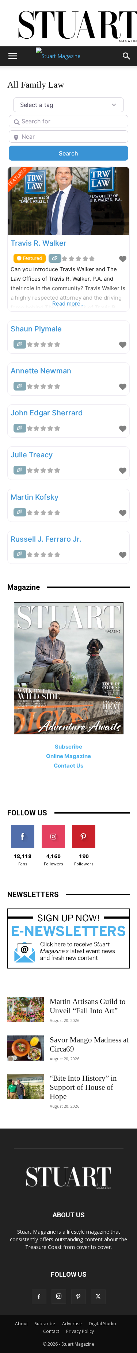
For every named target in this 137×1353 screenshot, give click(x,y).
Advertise (72, 1324)
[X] (98, 1296)
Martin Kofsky (34, 497)
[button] (12, 56)
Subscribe (45, 1324)
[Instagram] (59, 1296)
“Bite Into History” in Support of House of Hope (83, 1087)
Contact (51, 1331)
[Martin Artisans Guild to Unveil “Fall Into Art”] (25, 1009)
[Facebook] (39, 1296)
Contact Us (68, 765)
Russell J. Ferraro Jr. (46, 539)
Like (22, 827)
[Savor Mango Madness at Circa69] (25, 1048)
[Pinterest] (78, 1296)
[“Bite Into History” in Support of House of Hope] (25, 1086)
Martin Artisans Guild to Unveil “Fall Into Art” (88, 1006)
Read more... (68, 303)
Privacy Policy (80, 1331)
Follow (53, 827)
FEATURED (17, 176)
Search (78, 153)
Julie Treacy (32, 454)
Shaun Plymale (36, 328)
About (21, 1324)
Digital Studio (102, 1324)
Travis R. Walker (38, 243)
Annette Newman (41, 370)
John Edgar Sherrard (47, 412)
